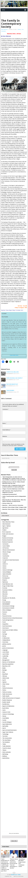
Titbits (4, 744)
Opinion (4, 682)
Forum (4, 622)
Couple (4, 562)
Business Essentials (7, 540)
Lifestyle (4, 658)
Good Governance (7, 626)
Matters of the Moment (8, 662)
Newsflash (5, 674)
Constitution (5, 556)
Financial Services (6, 616)
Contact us (8, 876)
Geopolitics (5, 624)
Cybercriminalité (6, 574)
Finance (4, 614)
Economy (4, 588)
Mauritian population (7, 664)
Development (6, 578)
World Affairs (5, 758)
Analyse (4, 530)
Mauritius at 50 (6, 666)
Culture (4, 566)
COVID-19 (4, 564)
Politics (4, 690)
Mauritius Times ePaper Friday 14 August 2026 (14, 507)
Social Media (5, 718)
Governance (5, 628)
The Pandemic (6, 742)
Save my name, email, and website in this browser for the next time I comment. (13, 445)
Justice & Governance (8, 648)
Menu (3, 9)
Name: (4, 423)
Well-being (5, 754)
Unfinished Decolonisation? (9, 494)
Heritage (4, 634)
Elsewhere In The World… (9, 598)
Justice (4, 646)
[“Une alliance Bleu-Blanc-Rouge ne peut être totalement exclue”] (23, 854)
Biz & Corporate (6, 532)
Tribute (4, 750)
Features (4, 612)
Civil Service (5, 548)
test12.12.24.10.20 (18, 876)
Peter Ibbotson (4, 29)
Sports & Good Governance (9, 730)
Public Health (5, 696)
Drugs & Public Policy (7, 586)
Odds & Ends (5, 678)
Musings (4, 670)
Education (5, 594)
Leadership (5, 656)
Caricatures (5, 544)
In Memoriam (6, 638)
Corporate (5, 558)
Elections (4, 596)
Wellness (4, 756)
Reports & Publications (8, 706)
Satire (4, 710)
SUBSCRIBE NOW (14, 355)
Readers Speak (6, 702)
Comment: (5, 409)
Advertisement (6, 524)
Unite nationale (6, 752)
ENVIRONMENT (6, 604)
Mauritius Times (16, 874)
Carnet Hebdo (6, 546)
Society (4, 720)
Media (4, 668)
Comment (5, 554)
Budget (4, 536)
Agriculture (5, 528)
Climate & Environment (8, 550)
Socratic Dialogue (6, 722)
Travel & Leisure (6, 748)
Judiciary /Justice (6, 644)
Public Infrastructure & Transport (11, 698)
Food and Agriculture (7, 620)
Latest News (5, 652)
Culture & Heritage (7, 570)
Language (5, 650)
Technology (5, 734)
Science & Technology (8, 714)
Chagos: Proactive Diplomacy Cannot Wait (13, 488)
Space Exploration (7, 724)
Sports (4, 728)
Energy (4, 600)
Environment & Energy (8, 606)
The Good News (6, 740)
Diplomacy (5, 582)
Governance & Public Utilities (10, 630)
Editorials (4, 592)
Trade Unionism (6, 746)
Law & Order (5, 654)
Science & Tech (6, 712)
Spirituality (5, 726)
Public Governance (7, 694)
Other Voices (5, 684)
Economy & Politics (7, 590)
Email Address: (6, 430)
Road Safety (5, 708)
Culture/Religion (6, 572)
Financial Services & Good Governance (12, 618)
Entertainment (6, 602)
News (3, 672)
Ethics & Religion (6, 610)
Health (4, 632)
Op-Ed (4, 680)
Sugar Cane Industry (7, 732)
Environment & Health (8, 608)
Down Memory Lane (7, 584)
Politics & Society (6, 692)
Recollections (5, 704)
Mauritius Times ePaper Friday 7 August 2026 (14, 509)
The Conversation (7, 738)
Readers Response (7, 700)
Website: (4, 436)
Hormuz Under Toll (7, 503)
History (19, 29)
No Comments (9, 373)
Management (5, 660)
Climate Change (6, 552)
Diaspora (4, 580)
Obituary (4, 676)
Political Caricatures (7, 688)
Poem (3, 686)
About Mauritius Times (8, 522)
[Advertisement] (14, 13)
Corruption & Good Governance (10, 560)
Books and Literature (8, 534)
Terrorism (5, 736)
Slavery (4, 716)
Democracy (5, 576)
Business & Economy (7, 538)
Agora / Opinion (6, 526)
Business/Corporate (7, 542)
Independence (6, 640)
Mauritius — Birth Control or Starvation (12, 505)
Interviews (5, 642)
